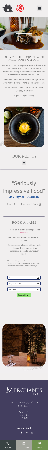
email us (24, 233)
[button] (39, 8)
